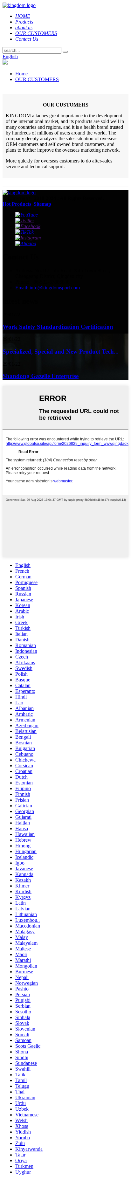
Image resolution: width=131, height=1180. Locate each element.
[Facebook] (27, 226)
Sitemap (42, 204)
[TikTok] (24, 232)
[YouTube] (26, 214)
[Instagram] (28, 237)
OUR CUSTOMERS (37, 79)
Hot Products (17, 204)
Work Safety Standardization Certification (58, 326)
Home (21, 73)
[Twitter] (24, 220)
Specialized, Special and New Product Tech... (61, 351)
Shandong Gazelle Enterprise (41, 376)
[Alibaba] (25, 243)
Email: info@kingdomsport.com (47, 287)
